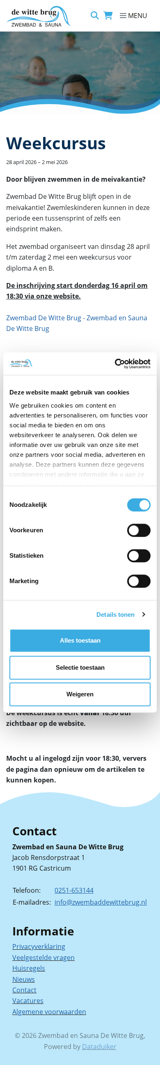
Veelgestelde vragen (43, 957)
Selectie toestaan (80, 667)
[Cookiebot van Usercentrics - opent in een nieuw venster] (115, 363)
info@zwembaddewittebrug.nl (101, 902)
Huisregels (28, 968)
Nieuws (23, 979)
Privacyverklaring (38, 946)
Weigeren (80, 694)
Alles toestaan (80, 640)
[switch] (139, 530)
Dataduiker (99, 1046)
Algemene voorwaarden (49, 1011)
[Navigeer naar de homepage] (39, 16)
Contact (24, 989)
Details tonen (115, 614)
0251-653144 (74, 890)
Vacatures (27, 1000)
